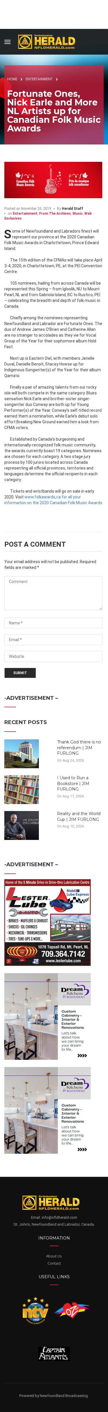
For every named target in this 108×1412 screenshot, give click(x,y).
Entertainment (25, 213)
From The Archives (55, 213)
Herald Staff (72, 209)
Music (78, 213)
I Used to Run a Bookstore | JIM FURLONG (73, 783)
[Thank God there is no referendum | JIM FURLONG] (21, 753)
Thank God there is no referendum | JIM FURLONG (79, 747)
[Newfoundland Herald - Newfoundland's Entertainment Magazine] (50, 41)
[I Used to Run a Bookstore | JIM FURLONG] (21, 789)
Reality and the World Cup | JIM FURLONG (79, 816)
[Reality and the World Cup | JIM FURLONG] (21, 825)
